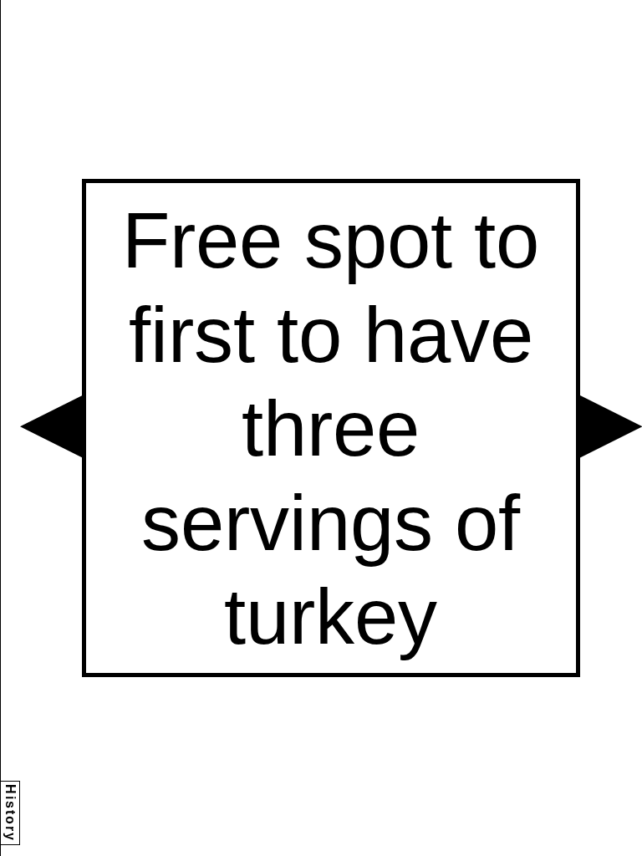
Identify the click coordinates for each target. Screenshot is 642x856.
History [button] (10, 813)
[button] (51, 426)
